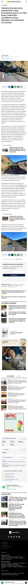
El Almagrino (3, 556)
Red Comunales (5, 55)
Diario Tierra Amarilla (10, 557)
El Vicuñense (21, 563)
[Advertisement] (14, 39)
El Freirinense (9, 559)
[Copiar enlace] (21, 87)
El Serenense (8, 563)
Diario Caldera (16, 556)
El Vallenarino (21, 557)
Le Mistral (20, 573)
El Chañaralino (10, 556)
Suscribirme (14, 275)
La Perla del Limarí (10, 565)
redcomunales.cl (4, 545)
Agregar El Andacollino (6, 58)
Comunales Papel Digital (6, 573)
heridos (10, 286)
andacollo (22, 284)
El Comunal (3, 563)
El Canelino (10, 566)
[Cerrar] (26, 583)
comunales (4, 286)
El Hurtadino (15, 564)
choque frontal (19, 285)
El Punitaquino (18, 565)
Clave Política (14, 573)
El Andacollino (9, 564)
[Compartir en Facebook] (9, 87)
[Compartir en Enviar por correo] (18, 87)
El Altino (16, 557)
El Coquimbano (15, 563)
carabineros (11, 285)
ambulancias (15, 284)
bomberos (4, 285)
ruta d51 (15, 286)
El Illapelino (15, 566)
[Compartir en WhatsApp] (15, 87)
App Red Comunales (14, 574)
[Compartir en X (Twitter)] (12, 87)
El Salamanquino (21, 566)
